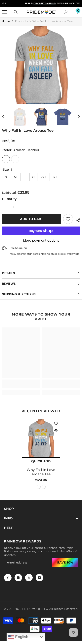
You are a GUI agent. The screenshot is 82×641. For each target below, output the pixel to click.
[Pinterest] (29, 577)
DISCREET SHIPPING (31, 3)
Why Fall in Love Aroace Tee (41, 472)
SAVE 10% (65, 562)
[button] (3, 117)
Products (21, 21)
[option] (41, 3)
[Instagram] (18, 577)
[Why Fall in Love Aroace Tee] (41, 438)
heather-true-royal (44, 487)
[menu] (4, 12)
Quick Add (41, 461)
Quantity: (10, 199)
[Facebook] (8, 577)
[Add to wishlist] (68, 219)
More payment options (41, 240)
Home (6, 21)
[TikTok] (39, 577)
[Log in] (66, 12)
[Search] (15, 12)
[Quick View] (56, 430)
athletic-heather (39, 487)
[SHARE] (76, 220)
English (21, 637)
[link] (21, 384)
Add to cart (31, 219)
